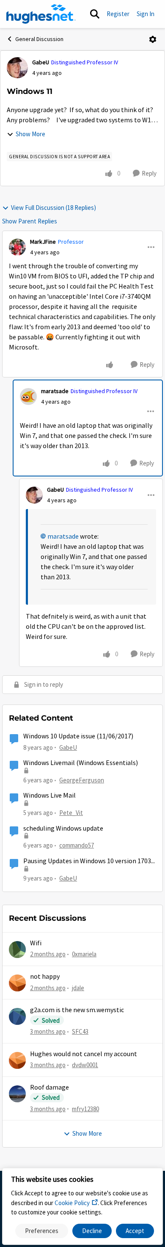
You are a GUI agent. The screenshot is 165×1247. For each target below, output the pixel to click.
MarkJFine (43, 241)
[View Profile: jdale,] (17, 982)
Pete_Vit (71, 813)
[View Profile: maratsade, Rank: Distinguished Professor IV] (28, 396)
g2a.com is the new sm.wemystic (77, 1010)
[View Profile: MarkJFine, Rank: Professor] (17, 247)
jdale (78, 988)
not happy (45, 976)
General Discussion (39, 39)
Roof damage (49, 1087)
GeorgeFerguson (81, 780)
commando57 (76, 845)
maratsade (55, 391)
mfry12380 (85, 1109)
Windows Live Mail (49, 795)
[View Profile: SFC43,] (17, 1016)
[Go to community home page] (41, 14)
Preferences (41, 1231)
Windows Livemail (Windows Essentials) (80, 763)
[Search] (95, 14)
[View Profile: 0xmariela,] (17, 949)
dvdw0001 (85, 1065)
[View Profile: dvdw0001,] (17, 1060)
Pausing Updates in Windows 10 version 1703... (89, 861)
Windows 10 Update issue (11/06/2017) (78, 736)
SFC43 (80, 1031)
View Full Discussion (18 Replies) (53, 208)
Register (118, 14)
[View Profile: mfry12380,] (17, 1093)
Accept (135, 1231)
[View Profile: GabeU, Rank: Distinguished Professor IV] (17, 67)
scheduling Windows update (63, 828)
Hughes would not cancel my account (83, 1054)
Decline (92, 1231)
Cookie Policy (72, 1203)
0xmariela (84, 954)
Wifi (35, 943)
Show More (30, 134)
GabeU (40, 62)
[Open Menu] (153, 39)
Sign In (145, 14)
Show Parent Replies (29, 221)
